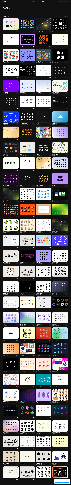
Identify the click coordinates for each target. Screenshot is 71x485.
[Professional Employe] (11, 257)
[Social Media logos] (60, 56)
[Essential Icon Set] (60, 257)
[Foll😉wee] (60, 303)
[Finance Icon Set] (43, 442)
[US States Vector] (11, 427)
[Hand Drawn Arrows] (43, 72)
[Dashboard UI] (27, 288)
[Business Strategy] (27, 242)
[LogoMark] (27, 180)
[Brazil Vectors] (43, 427)
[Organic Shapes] (11, 149)
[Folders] (27, 149)
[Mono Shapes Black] (43, 458)
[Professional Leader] (27, 272)
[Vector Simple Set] (11, 242)
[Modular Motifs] (27, 25)
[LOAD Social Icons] (27, 427)
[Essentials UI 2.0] (60, 102)
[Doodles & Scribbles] (27, 56)
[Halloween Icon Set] (11, 180)
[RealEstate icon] (43, 303)
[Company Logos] (60, 381)
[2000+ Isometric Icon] (27, 72)
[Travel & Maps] (27, 458)
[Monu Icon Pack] (43, 257)
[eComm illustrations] (43, 319)
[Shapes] (43, 41)
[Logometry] (60, 272)
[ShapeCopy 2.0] (11, 412)
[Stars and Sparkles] (11, 87)
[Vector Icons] (27, 257)
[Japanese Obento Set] (43, 180)
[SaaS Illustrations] (11, 396)
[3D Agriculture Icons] (27, 442)
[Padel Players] (11, 118)
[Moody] (43, 396)
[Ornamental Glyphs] (11, 56)
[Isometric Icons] (11, 272)
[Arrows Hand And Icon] (43, 164)
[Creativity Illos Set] (43, 133)
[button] (28, 1)
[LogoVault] (11, 164)
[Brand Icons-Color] (43, 102)
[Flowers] (60, 180)
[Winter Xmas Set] (11, 211)
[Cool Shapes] (60, 72)
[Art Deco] (43, 211)
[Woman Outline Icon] (43, 473)
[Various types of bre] (27, 334)
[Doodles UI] (60, 41)
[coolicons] (43, 25)
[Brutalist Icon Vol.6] (60, 473)
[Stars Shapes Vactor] (60, 211)
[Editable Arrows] (27, 87)
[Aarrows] (43, 118)
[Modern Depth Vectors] (60, 427)
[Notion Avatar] (11, 72)
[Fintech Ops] (11, 319)
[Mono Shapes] (60, 164)
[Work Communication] (27, 473)
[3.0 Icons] (11, 102)
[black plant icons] (11, 458)
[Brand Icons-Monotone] (27, 118)
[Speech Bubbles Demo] (60, 334)
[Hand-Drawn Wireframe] (11, 133)
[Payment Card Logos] (60, 195)
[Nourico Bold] (60, 288)
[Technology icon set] (27, 303)
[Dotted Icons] (27, 164)
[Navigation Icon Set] (27, 195)
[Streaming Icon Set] (43, 288)
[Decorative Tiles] (43, 56)
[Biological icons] (60, 458)
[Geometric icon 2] (60, 365)
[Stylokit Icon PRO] (60, 226)
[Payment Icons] (27, 102)
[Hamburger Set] (27, 133)
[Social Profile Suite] (27, 396)
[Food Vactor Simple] (27, 319)
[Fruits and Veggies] (43, 381)
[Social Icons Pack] (43, 350)
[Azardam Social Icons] (43, 272)
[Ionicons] (11, 365)
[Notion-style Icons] (43, 226)
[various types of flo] (27, 365)
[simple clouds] (60, 118)
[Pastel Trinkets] (11, 381)
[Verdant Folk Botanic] (27, 226)
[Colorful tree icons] (60, 350)
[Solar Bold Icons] (11, 350)
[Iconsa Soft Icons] (43, 334)
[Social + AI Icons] (11, 25)
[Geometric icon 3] (27, 350)
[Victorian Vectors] (11, 473)
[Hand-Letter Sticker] (43, 242)
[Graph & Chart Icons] (60, 412)
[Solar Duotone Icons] (60, 133)
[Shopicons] (60, 319)
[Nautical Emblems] (60, 149)
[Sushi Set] (43, 149)
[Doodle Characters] (60, 396)
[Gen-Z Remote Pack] (11, 226)
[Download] (11, 334)
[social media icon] (60, 442)
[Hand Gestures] (27, 381)
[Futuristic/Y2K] (27, 41)
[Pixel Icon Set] (60, 25)
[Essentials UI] (11, 41)
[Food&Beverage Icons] (43, 365)
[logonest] (27, 412)
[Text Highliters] (43, 87)
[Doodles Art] (60, 242)
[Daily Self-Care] (11, 442)
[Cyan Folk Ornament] (60, 87)
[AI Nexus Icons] (11, 288)
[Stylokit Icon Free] (11, 195)
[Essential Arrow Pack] (11, 303)
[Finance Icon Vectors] (27, 211)
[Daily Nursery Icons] (43, 412)
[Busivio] (43, 195)
